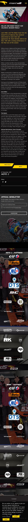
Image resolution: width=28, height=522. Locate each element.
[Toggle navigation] (26, 3)
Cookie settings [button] (6, 516)
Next (20, 166)
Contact (14, 499)
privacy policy (18, 207)
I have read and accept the (12, 207)
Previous (7, 165)
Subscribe (14, 213)
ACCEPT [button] (16, 516)
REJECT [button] (6, 519)
